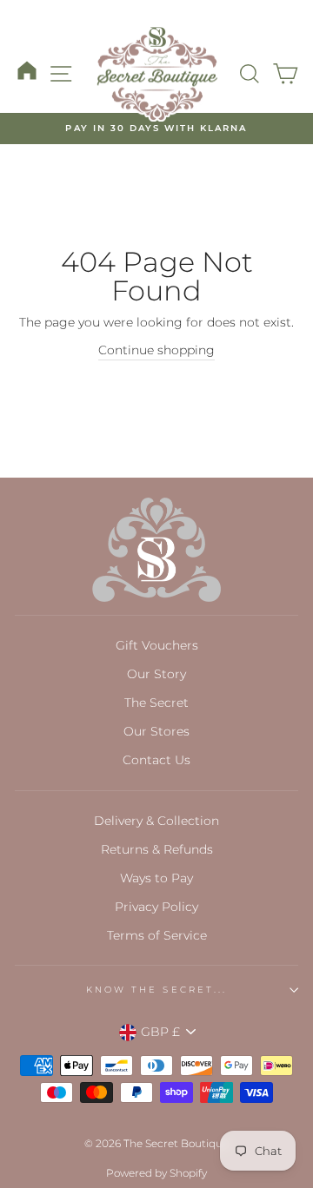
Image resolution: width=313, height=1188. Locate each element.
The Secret (156, 703)
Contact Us (156, 760)
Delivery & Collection (156, 821)
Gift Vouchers (157, 645)
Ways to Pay (156, 878)
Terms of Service (157, 935)
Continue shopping (156, 350)
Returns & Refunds (157, 849)
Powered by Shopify (156, 1172)
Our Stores (156, 731)
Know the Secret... (156, 989)
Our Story (156, 674)
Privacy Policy (156, 907)
